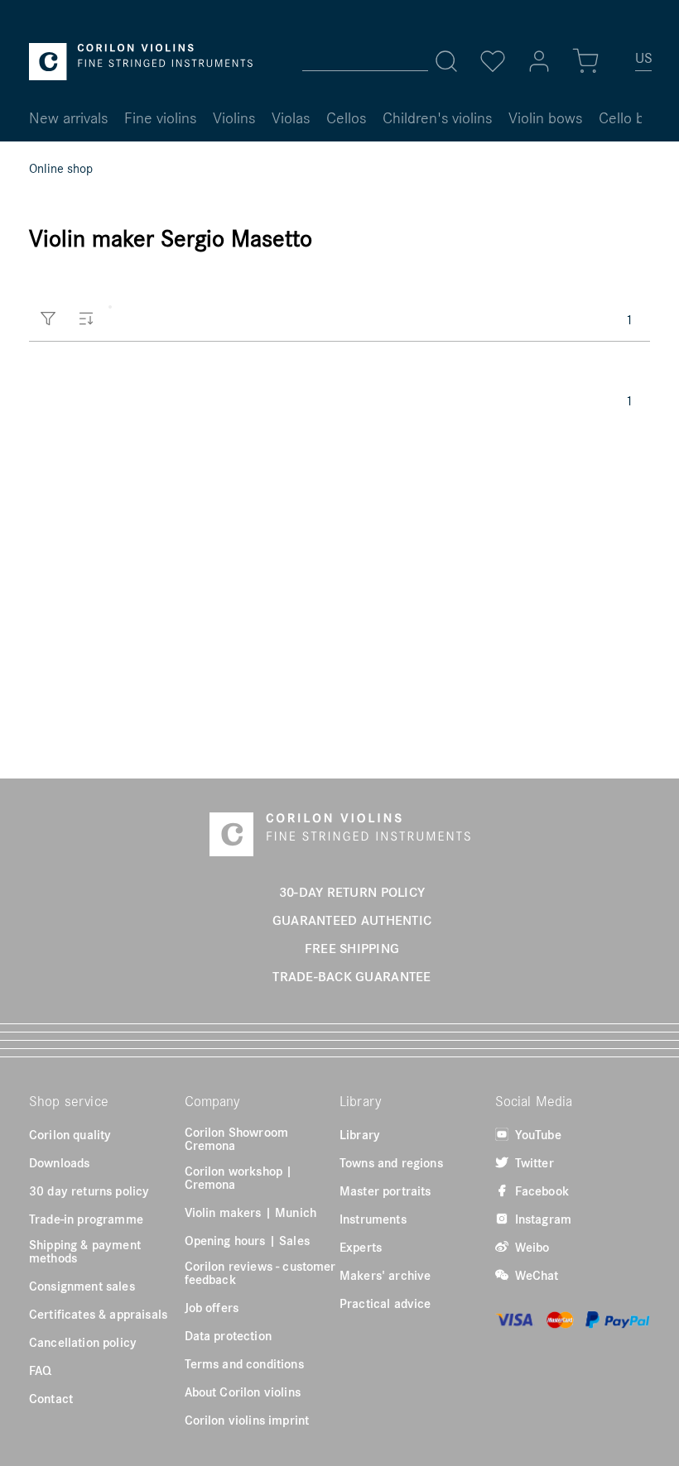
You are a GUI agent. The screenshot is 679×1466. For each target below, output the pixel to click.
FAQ (40, 1370)
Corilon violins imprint (247, 1419)
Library (360, 1134)
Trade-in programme (86, 1218)
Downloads (59, 1162)
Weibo (531, 1246)
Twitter (533, 1162)
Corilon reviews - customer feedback (260, 1272)
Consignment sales (82, 1285)
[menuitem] (644, 64)
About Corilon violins (243, 1391)
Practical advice (385, 1303)
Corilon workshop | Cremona (239, 1177)
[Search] (446, 61)
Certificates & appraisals (98, 1313)
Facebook (540, 1190)
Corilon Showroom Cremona (237, 1138)
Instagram (542, 1218)
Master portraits (385, 1190)
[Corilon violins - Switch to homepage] (141, 61)
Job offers (212, 1307)
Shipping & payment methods (85, 1251)
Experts (361, 1246)
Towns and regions (391, 1162)
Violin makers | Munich (251, 1212)
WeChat (535, 1275)
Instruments (373, 1218)
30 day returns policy (89, 1190)
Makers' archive (385, 1275)
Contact (51, 1398)
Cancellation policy (83, 1342)
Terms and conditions (244, 1363)
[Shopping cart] (585, 61)
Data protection (228, 1335)
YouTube (536, 1134)
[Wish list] (492, 61)
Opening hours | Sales (247, 1240)
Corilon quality (70, 1134)
